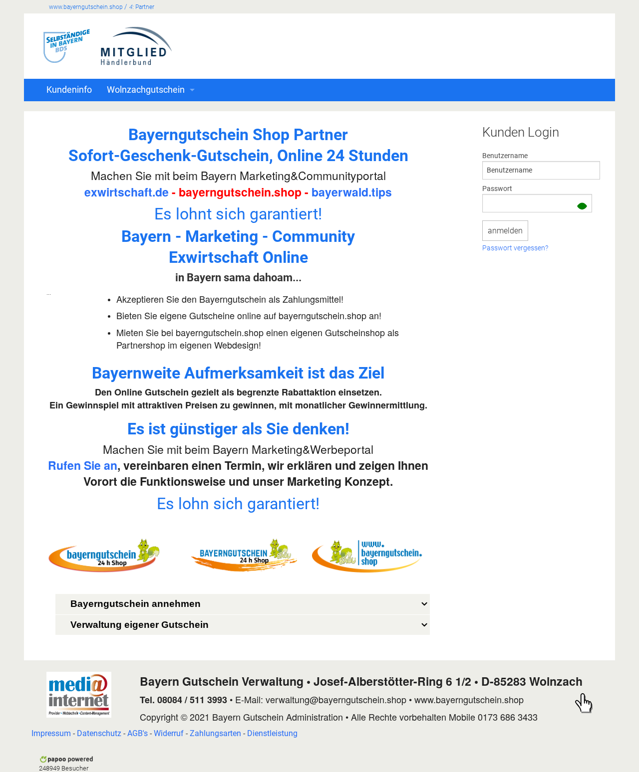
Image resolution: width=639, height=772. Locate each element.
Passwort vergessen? (515, 248)
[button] (582, 207)
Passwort (497, 189)
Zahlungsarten (215, 733)
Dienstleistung (272, 733)
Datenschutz (99, 733)
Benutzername (505, 156)
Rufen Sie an (82, 465)
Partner (141, 6)
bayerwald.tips (352, 192)
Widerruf (169, 733)
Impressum (51, 733)
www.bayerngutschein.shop (86, 6)
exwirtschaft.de (126, 192)
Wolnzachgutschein (146, 90)
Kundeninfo (69, 90)
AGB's (137, 733)
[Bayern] (78, 694)
